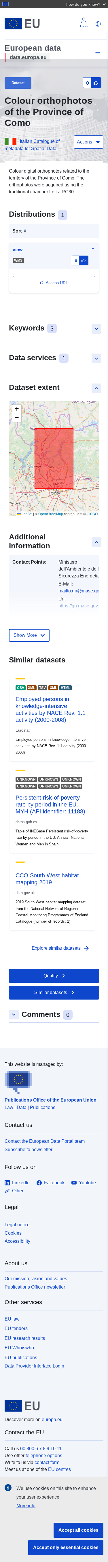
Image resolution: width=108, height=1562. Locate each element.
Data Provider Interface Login (34, 1365)
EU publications (21, 1357)
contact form (47, 1462)
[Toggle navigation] (96, 54)
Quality (50, 975)
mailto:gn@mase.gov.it (81, 590)
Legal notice (17, 1224)
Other (17, 1190)
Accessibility (17, 1241)
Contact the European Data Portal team (45, 1141)
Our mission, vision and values (36, 1278)
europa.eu (52, 1419)
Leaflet (26, 513)
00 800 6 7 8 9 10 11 (41, 1448)
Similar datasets (50, 992)
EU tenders (16, 1328)
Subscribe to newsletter (28, 1149)
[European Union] (52, 1406)
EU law (12, 1319)
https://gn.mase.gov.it (79, 605)
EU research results (25, 1338)
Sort (17, 230)
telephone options (44, 1455)
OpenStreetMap (50, 513)
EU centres (59, 1469)
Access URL (57, 282)
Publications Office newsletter (35, 1287)
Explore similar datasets (61, 948)
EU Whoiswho (19, 1347)
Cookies (13, 1233)
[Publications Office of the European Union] (52, 1081)
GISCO (92, 513)
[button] (86, 4)
